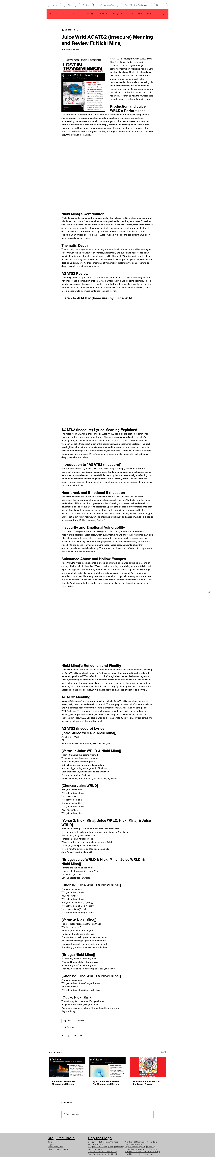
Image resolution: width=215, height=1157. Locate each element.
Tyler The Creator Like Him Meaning (103, 1154)
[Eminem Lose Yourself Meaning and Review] (67, 1067)
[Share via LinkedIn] (75, 1035)
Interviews (137, 13)
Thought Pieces (119, 13)
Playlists (51, 1144)
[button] (163, 14)
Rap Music (67, 1021)
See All (163, 1052)
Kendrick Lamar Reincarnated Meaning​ (142, 1151)
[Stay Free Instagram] (209, 592)
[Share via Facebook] (62, 1035)
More (149, 13)
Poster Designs (88, 13)
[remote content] (107, 174)
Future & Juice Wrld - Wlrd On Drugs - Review (146, 1082)
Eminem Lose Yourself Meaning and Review (64, 1082)
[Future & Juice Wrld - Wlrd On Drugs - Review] (148, 1067)
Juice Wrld (80, 1021)
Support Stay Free (55, 1147)
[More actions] (152, 30)
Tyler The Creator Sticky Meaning (102, 1151)
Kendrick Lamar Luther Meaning (139, 1154)
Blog (50, 1142)
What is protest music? (58, 1149)
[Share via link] (81, 1035)
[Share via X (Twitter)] (69, 1035)
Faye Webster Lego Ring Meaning (140, 1147)
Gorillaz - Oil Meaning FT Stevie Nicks (141, 1142)
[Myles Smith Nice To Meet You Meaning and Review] (107, 1067)
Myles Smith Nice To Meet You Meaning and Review (105, 1082)
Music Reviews (69, 13)
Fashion (104, 13)
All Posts (53, 13)
